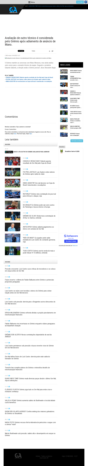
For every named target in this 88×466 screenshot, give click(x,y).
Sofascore (75, 245)
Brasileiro (62, 147)
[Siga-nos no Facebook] (85, 2)
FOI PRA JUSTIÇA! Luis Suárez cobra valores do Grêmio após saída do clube (28, 79)
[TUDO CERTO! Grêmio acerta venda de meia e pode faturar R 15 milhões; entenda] (12, 251)
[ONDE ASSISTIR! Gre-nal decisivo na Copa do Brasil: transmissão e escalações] (12, 183)
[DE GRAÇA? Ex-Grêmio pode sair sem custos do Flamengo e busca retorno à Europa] (12, 205)
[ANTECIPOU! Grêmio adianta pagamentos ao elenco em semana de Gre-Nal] (12, 227)
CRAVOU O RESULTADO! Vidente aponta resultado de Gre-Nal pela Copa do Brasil (29, 77)
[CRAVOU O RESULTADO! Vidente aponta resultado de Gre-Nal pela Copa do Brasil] (12, 161)
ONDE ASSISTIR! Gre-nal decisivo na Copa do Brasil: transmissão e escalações (29, 81)
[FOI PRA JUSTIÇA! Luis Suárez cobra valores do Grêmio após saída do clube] (12, 172)
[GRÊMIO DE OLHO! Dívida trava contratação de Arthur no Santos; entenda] (12, 216)
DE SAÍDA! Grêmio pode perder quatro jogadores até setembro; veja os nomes (48, 6)
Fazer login (80, 2)
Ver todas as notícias (77, 140)
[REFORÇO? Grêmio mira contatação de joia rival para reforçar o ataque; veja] (12, 194)
